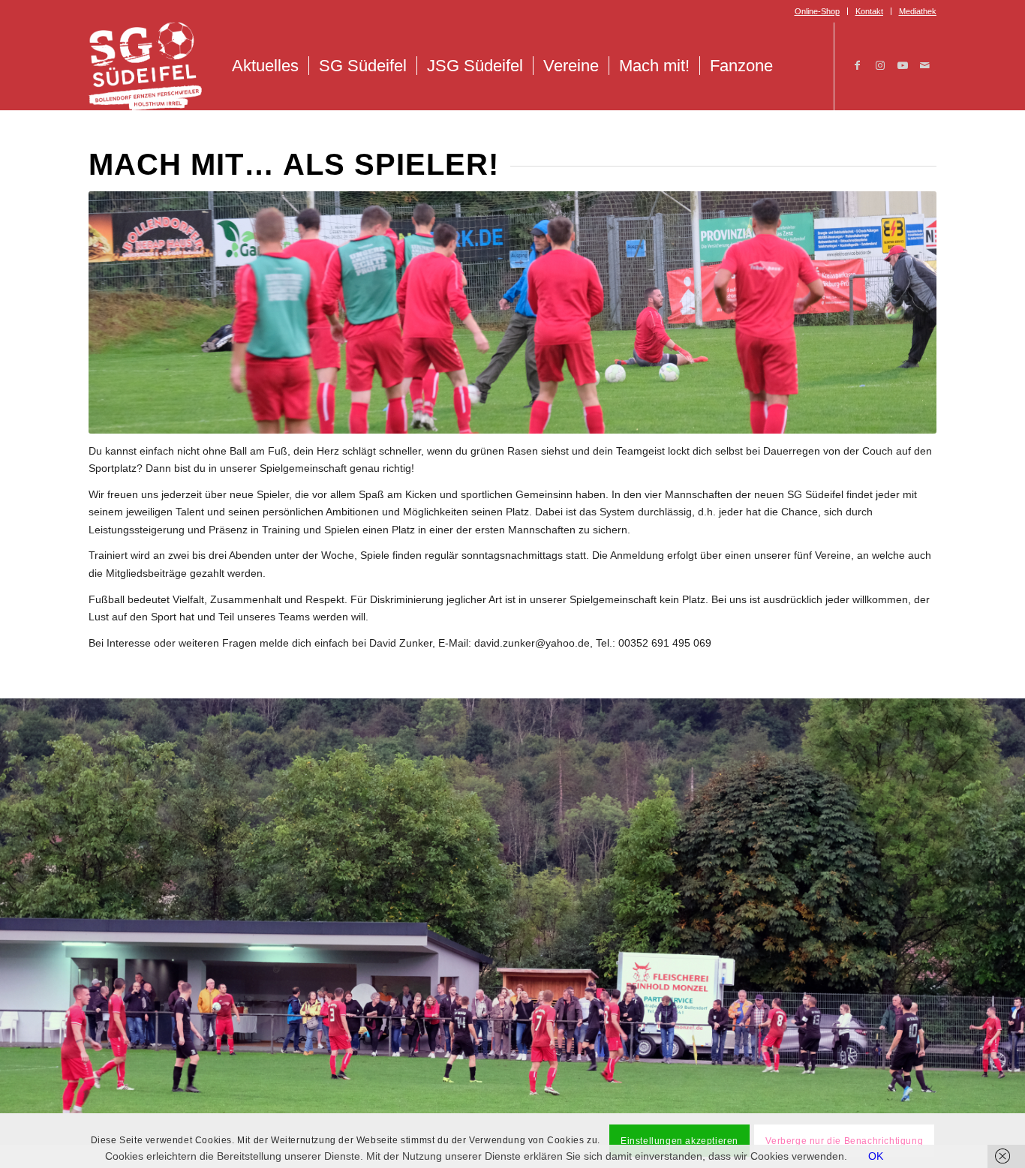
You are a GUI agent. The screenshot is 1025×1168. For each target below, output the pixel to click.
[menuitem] (817, 11)
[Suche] (799, 66)
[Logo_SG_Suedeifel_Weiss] (145, 66)
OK (875, 1156)
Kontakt (869, 11)
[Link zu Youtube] (902, 65)
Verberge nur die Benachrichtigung (844, 1140)
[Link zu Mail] (925, 65)
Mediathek (917, 11)
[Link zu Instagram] (880, 65)
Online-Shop (817, 11)
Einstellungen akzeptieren (679, 1140)
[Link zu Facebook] (857, 65)
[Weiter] (1012, 912)
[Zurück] (13, 912)
